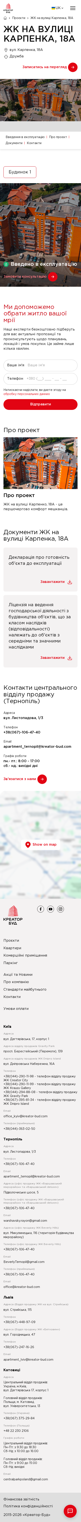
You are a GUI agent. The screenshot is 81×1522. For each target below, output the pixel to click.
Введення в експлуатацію (25, 137)
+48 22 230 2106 (16, 1431)
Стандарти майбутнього (24, 989)
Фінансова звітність (21, 1499)
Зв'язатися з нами (19, 779)
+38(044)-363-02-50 (19, 1129)
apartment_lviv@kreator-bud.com (28, 1359)
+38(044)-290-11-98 (19, 1076)
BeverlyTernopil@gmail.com (23, 1262)
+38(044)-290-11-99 (19, 1084)
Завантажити (52, 582)
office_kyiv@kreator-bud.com (25, 1116)
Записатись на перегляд (44, 67)
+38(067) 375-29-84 (19, 1418)
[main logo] (8, 8)
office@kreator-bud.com (21, 1287)
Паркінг (10, 963)
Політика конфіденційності (28, 1506)
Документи (14, 143)
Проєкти (18, 18)
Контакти (34, 143)
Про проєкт (58, 137)
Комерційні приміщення (25, 955)
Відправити (40, 404)
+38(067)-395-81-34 (19, 1100)
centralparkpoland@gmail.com (25, 1479)
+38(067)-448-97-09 (19, 1322)
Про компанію (16, 982)
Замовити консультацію (25, 276)
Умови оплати (16, 1008)
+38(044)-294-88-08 (19, 1092)
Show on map (45, 844)
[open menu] (73, 8)
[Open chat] (70, 1511)
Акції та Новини (17, 974)
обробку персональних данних (26, 394)
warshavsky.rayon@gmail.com (25, 1221)
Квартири (12, 948)
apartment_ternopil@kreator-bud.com (37, 746)
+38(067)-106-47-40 (21, 732)
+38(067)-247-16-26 (18, 1347)
